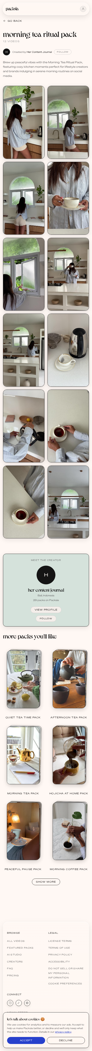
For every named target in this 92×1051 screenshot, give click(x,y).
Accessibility (59, 961)
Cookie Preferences (65, 983)
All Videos (16, 941)
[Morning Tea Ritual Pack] (23, 122)
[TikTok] (19, 1003)
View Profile (46, 609)
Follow (62, 52)
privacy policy (63, 1031)
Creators (15, 961)
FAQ (10, 968)
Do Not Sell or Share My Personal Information (66, 973)
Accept (26, 1040)
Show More (46, 881)
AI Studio (14, 954)
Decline (66, 1040)
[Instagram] (10, 1003)
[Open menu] (83, 9)
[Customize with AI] (39, 107)
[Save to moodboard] (39, 99)
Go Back (15, 20)
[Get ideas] (39, 115)
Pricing (13, 975)
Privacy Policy (60, 954)
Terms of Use (59, 947)
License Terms (60, 941)
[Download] (39, 91)
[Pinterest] (27, 1003)
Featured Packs (20, 947)
